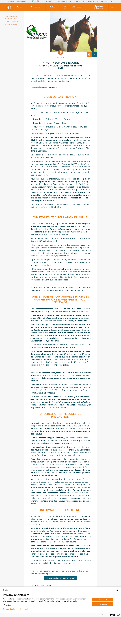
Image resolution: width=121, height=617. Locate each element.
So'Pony (48, 1)
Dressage (91, 1)
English (6, 590)
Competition (36, 7)
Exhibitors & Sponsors (98, 7)
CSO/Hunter (62, 1)
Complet (77, 1)
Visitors (20, 7)
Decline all (103, 604)
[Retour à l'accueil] (8, 7)
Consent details (9, 609)
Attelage (104, 1)
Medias (52, 7)
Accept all (103, 600)
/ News (15, 16)
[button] (19, 7)
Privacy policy (24, 609)
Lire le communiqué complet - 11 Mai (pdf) (60, 578)
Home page (8, 16)
